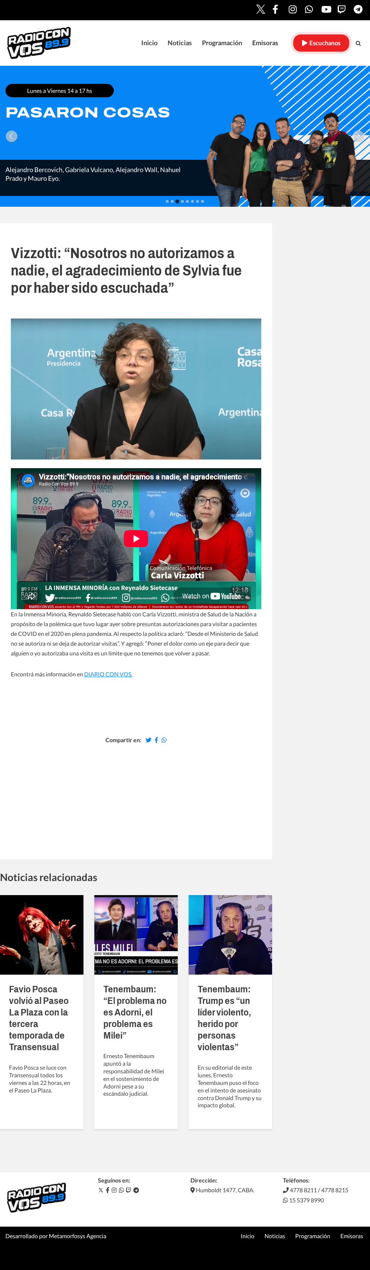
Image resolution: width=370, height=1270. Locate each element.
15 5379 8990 (306, 1200)
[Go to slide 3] (177, 201)
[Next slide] (358, 136)
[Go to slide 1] (167, 201)
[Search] (358, 43)
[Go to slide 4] (182, 201)
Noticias (180, 43)
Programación (222, 43)
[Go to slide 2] (172, 201)
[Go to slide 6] (192, 201)
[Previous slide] (11, 136)
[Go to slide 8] (202, 201)
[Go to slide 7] (197, 201)
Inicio (149, 43)
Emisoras (265, 43)
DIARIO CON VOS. (108, 674)
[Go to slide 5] (187, 201)
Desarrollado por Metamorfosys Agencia (55, 1235)
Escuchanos (324, 42)
